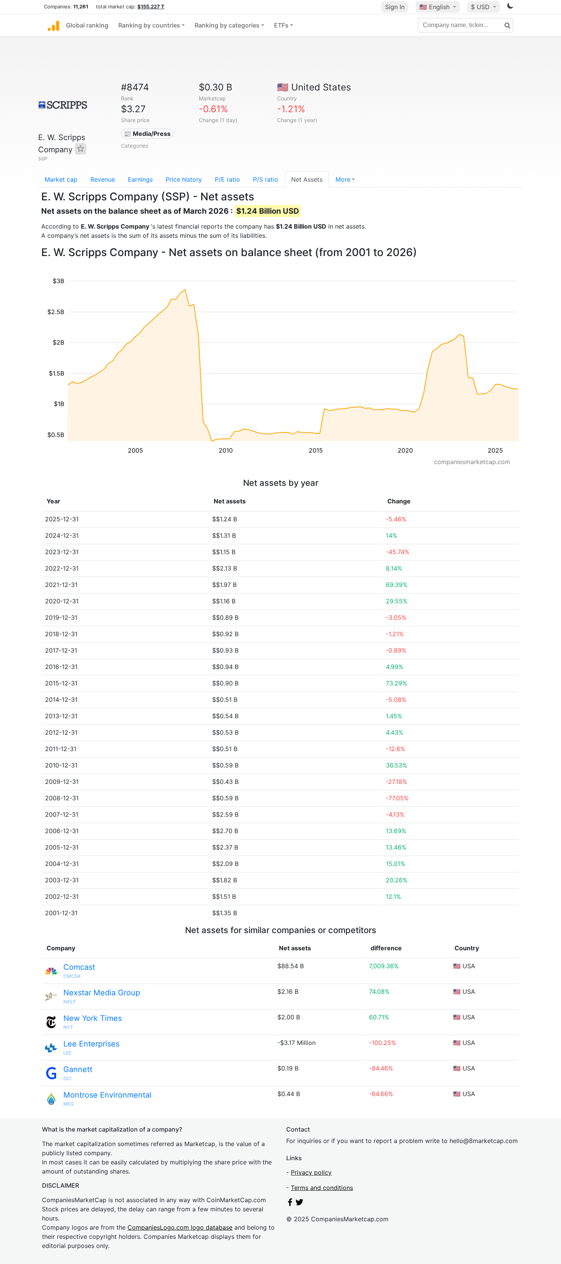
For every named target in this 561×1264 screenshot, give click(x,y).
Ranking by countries (149, 25)
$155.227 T (150, 6)
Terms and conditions (322, 1187)
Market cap (61, 179)
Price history (184, 179)
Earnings (140, 179)
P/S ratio (265, 179)
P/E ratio (227, 179)
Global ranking (87, 25)
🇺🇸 (434, 7)
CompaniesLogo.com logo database (179, 1227)
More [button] (342, 179)
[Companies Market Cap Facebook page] (290, 1204)
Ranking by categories (227, 25)
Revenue (102, 179)
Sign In (395, 7)
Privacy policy (311, 1172)
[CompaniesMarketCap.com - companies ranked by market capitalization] (53, 25)
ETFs (281, 25)
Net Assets (306, 179)
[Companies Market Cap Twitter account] (299, 1204)
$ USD (481, 7)
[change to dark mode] (510, 7)
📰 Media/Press (147, 133)
